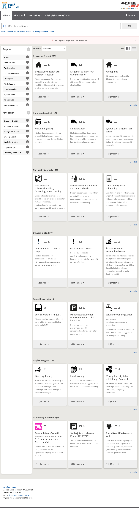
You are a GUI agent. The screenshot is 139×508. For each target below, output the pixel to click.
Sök (130, 26)
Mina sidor (18, 15)
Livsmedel (44, 31)
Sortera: (37, 48)
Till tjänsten (41, 96)
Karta (52, 31)
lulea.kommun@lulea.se (19, 495)
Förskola (35, 31)
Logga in (130, 15)
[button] (28, 49)
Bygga (28, 31)
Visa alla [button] (133, 104)
